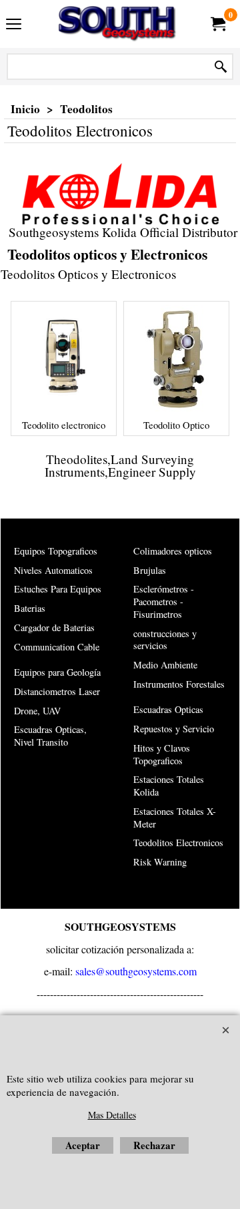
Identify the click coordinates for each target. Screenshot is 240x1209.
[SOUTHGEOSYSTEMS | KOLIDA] (117, 24)
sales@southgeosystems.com (136, 971)
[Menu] (13, 25)
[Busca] (221, 67)
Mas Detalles (112, 1114)
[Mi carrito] (217, 24)
